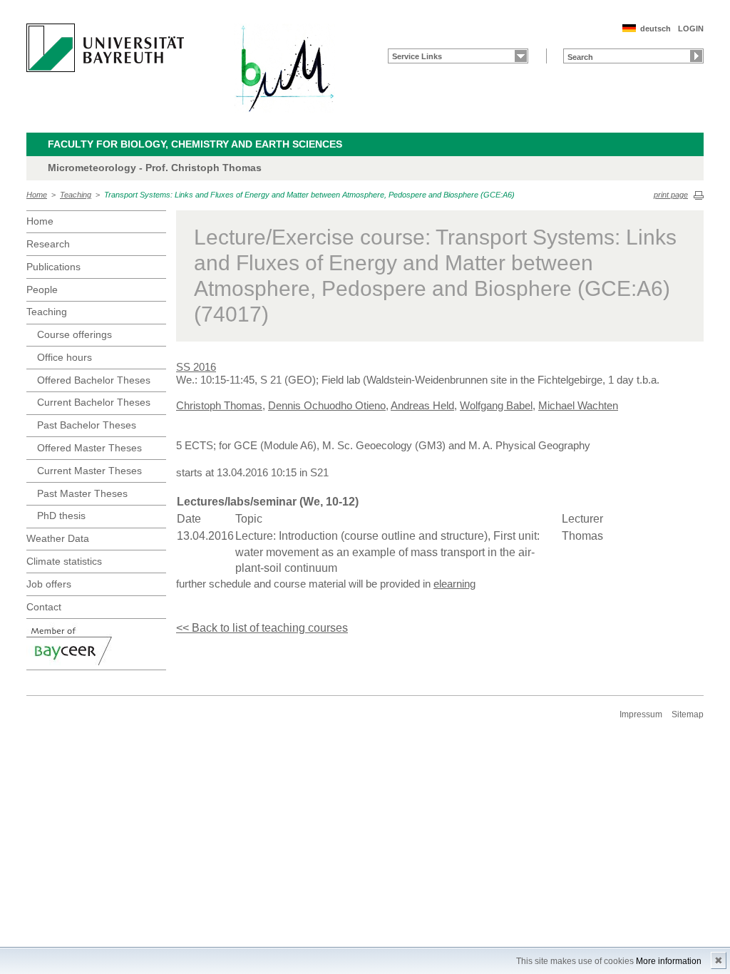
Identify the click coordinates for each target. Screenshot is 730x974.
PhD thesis (61, 515)
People (42, 289)
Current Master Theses (89, 470)
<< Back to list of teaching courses (262, 628)
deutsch (655, 28)
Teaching (75, 194)
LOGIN (691, 28)
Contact (43, 606)
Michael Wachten (578, 405)
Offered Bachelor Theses (93, 380)
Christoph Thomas (219, 405)
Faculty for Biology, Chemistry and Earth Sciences (195, 144)
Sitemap (688, 714)
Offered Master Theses (89, 447)
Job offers (48, 584)
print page (671, 194)
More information (668, 961)
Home (36, 194)
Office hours (64, 357)
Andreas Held (422, 405)
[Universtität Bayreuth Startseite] (105, 48)
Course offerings (74, 334)
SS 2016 (196, 367)
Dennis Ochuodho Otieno (327, 405)
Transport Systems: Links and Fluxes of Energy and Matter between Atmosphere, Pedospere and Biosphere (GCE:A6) (309, 194)
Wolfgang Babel (496, 405)
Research (48, 244)
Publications (53, 266)
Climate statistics (64, 561)
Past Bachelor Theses (86, 425)
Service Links (417, 56)
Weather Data (57, 538)
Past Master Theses (82, 493)
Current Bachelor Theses (93, 402)
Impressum (641, 714)
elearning (454, 584)
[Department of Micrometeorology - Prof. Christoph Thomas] (284, 68)
